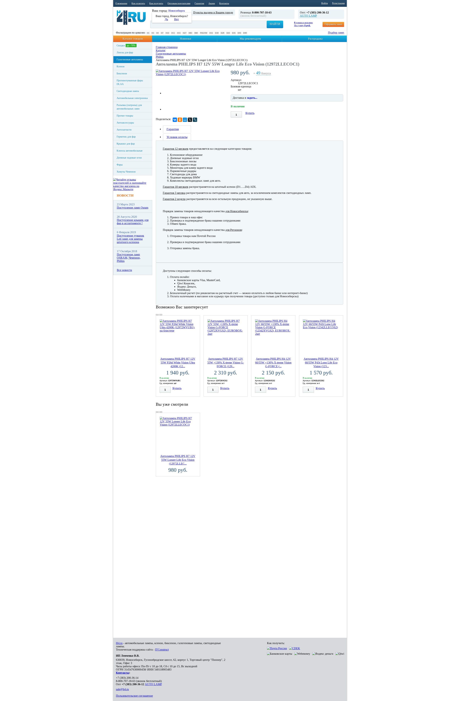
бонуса (263, 73)
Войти (324, 3)
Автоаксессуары (125, 122)
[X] (190, 120)
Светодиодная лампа (128, 91)
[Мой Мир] (185, 120)
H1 (148, 33)
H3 (153, 33)
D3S (233, 33)
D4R (245, 33)
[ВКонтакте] (175, 120)
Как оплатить (138, 3)
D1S (211, 33)
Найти (275, 23)
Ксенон (121, 66)
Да (166, 19)
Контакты (224, 3)
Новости (125, 195)
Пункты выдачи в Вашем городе (213, 12)
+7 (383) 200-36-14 (127, 677)
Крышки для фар (126, 143)
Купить (249, 113)
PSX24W (203, 33)
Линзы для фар (125, 52)
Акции (211, 3)
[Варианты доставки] (277, 648)
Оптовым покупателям (178, 3)
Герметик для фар (126, 136)
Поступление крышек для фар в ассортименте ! (132, 221)
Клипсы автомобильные (129, 150)
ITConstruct (162, 649)
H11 (173, 33)
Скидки (126, 45)
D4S (239, 33)
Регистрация (338, 3)
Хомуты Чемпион (126, 171)
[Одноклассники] (180, 120)
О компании (121, 3)
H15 (179, 33)
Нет (176, 19)
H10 (167, 33)
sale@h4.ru (122, 689)
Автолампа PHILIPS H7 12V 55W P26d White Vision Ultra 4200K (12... (177, 362)
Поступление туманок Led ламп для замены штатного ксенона (130, 239)
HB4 (196, 33)
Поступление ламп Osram (132, 207)
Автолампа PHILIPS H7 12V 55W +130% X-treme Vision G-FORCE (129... (225, 362)
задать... (252, 97)
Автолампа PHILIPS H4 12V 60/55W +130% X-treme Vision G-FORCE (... (273, 362)
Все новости (124, 270)
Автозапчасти (124, 129)
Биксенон (122, 73)
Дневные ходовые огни (129, 157)
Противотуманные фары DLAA (130, 82)
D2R (222, 33)
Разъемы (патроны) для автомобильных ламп (129, 107)
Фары (120, 164)
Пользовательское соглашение (134, 695)
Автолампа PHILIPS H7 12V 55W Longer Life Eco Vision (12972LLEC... (177, 460)
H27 (184, 33)
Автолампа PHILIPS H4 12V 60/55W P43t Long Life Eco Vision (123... (321, 362)
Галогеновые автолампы (130, 59)
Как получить (156, 3)
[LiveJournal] (195, 120)
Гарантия (199, 3)
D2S (228, 33)
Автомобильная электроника (132, 98)
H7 (162, 33)
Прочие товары (125, 115)
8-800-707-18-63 (125, 681)
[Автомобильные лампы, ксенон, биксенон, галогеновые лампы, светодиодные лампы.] (131, 17)
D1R (216, 33)
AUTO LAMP (308, 15)
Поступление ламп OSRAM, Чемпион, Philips (129, 258)
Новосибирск (176, 10)
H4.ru (119, 643)
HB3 (190, 33)
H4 (157, 33)
